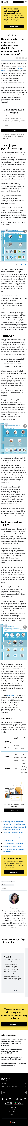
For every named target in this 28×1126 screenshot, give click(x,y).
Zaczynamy (18, 2)
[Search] (25, 1092)
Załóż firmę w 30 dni (7, 885)
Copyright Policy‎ (13, 1114)
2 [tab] (12, 990)
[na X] (23, 58)
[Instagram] (21, 1099)
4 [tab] (16, 990)
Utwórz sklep (14, 26)
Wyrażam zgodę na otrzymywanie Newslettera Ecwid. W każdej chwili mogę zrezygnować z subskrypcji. (13, 136)
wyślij (14, 130)
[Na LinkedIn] (20, 58)
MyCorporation (23, 264)
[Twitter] (17, 1099)
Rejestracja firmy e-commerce (12, 846)
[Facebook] (14, 1099)
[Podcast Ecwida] (6, 1099)
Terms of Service (13, 1111)
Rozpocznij (14, 872)
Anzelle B (7, 957)
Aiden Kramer (11, 695)
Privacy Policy (13, 1107)
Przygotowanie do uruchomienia (8, 881)
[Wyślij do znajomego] (26, 58)
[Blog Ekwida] (2, 1099)
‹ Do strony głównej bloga (8, 35)
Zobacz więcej (14, 810)
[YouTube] (25, 1099)
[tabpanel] (12, 973)
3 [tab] (14, 990)
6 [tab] (21, 990)
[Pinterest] (10, 1099)
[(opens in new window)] (8, 1102)
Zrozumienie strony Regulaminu (13, 843)
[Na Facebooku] (17, 58)
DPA (13, 1109)
